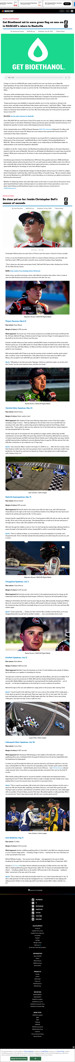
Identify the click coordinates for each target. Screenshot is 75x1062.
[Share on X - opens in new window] (66, 27)
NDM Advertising (37, 963)
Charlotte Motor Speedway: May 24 (18, 408)
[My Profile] (72, 11)
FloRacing (37, 1022)
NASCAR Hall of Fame (37, 1029)
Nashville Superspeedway (11, 19)
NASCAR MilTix (37, 997)
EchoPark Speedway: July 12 (16, 657)
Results (67, 3)
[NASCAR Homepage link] (37, 888)
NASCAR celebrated (45, 129)
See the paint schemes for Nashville (22, 116)
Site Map (37, 940)
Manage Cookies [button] (38, 942)
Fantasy (37, 974)
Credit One (37, 1031)
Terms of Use (60, 1051)
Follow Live (37, 981)
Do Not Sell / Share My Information (37, 947)
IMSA (37, 1017)
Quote (7, 362)
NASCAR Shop (37, 986)
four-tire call (16, 865)
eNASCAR (37, 1024)
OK (35, 1058)
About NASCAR (37, 956)
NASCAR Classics (37, 983)
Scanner (37, 976)
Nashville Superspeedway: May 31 (18, 497)
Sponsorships (37, 965)
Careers (37, 958)
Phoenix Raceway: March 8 (15, 321)
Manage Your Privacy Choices (19, 1058)
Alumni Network (37, 1036)
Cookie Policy (44, 1051)
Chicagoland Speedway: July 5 (17, 582)
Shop (67, 11)
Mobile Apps (37, 979)
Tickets (62, 11)
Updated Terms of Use (37, 930)
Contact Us (37, 928)
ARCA (37, 1019)
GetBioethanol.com (10, 188)
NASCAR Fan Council (37, 1001)
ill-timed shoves (57, 768)
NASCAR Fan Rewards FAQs (37, 1006)
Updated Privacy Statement (37, 933)
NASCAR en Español (38, 1015)
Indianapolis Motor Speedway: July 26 (20, 742)
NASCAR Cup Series (8, 196)
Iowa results (14, 271)
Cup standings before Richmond (29, 271)
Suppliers (37, 938)
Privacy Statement (29, 1051)
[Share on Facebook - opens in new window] (66, 23)
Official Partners (37, 960)
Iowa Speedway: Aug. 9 (14, 838)
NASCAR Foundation (37, 999)
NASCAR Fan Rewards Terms (37, 1004)
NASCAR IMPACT (37, 994)
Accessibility (38, 935)
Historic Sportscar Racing (37, 1034)
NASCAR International (37, 1027)
